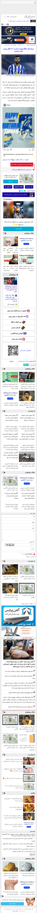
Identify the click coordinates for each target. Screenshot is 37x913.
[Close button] (36, 896)
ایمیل (33, 522)
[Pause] (5, 217)
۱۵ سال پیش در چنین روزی (17, 316)
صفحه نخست (33, 45)
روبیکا (12, 160)
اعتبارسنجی (32, 557)
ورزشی (28, 45)
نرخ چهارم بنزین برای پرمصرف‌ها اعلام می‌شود (20, 707)
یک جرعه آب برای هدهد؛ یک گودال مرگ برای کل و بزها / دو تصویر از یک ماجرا (11, 289)
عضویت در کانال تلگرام (22, 160)
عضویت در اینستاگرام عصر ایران (16, 311)
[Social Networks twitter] (22, 191)
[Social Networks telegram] (20, 191)
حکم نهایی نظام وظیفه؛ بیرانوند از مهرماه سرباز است (19, 671)
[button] (6, 24)
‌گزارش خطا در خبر (32, 365)
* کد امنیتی (32, 542)
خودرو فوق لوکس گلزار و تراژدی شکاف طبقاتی (21, 693)
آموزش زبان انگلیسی (17, 333)
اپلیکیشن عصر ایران (25, 350)
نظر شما (32, 513)
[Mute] (8, 217)
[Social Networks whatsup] (25, 191)
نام (34, 516)
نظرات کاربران (19, 187)
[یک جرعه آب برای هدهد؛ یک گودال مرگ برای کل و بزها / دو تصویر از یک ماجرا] (10, 281)
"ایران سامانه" (15, 911)
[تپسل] (4, 199)
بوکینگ (27, 557)
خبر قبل (9, 187)
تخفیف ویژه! (12, 904)
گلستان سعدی (16, 328)
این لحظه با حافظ (16, 322)
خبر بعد (28, 187)
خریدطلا (11, 181)
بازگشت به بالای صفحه (27, 604)
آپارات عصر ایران (17, 339)
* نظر (33, 528)
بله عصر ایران (6, 160)
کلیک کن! (18, 229)
